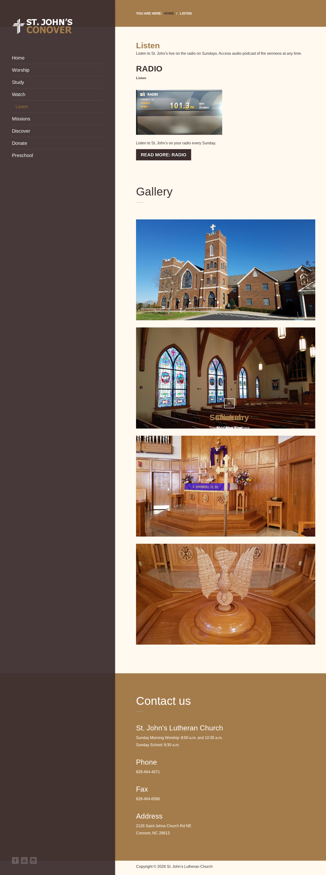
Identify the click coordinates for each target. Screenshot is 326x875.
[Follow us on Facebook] (15, 860)
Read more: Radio (163, 154)
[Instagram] (33, 860)
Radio (149, 68)
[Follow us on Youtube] (24, 860)
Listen (141, 78)
